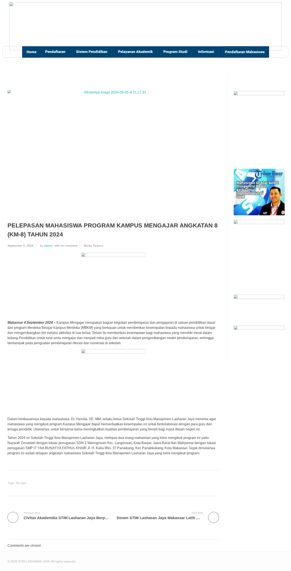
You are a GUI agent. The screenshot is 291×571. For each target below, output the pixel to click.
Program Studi (175, 52)
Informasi (206, 52)
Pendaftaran (55, 52)
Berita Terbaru (93, 245)
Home (31, 52)
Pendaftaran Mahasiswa (245, 52)
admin (48, 245)
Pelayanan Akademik (135, 52)
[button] (56, 51)
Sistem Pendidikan (91, 52)
